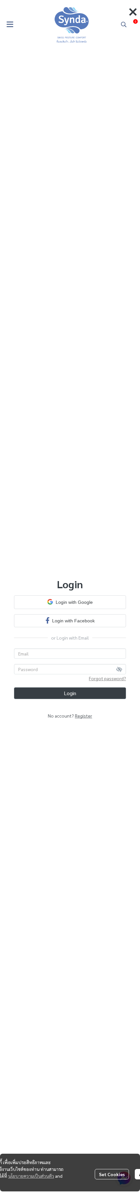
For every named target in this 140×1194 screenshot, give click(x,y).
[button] (123, 24)
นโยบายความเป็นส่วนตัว (31, 1176)
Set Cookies (112, 1174)
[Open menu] (9, 24)
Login (70, 693)
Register (83, 716)
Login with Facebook (73, 620)
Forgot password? (107, 678)
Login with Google (74, 602)
